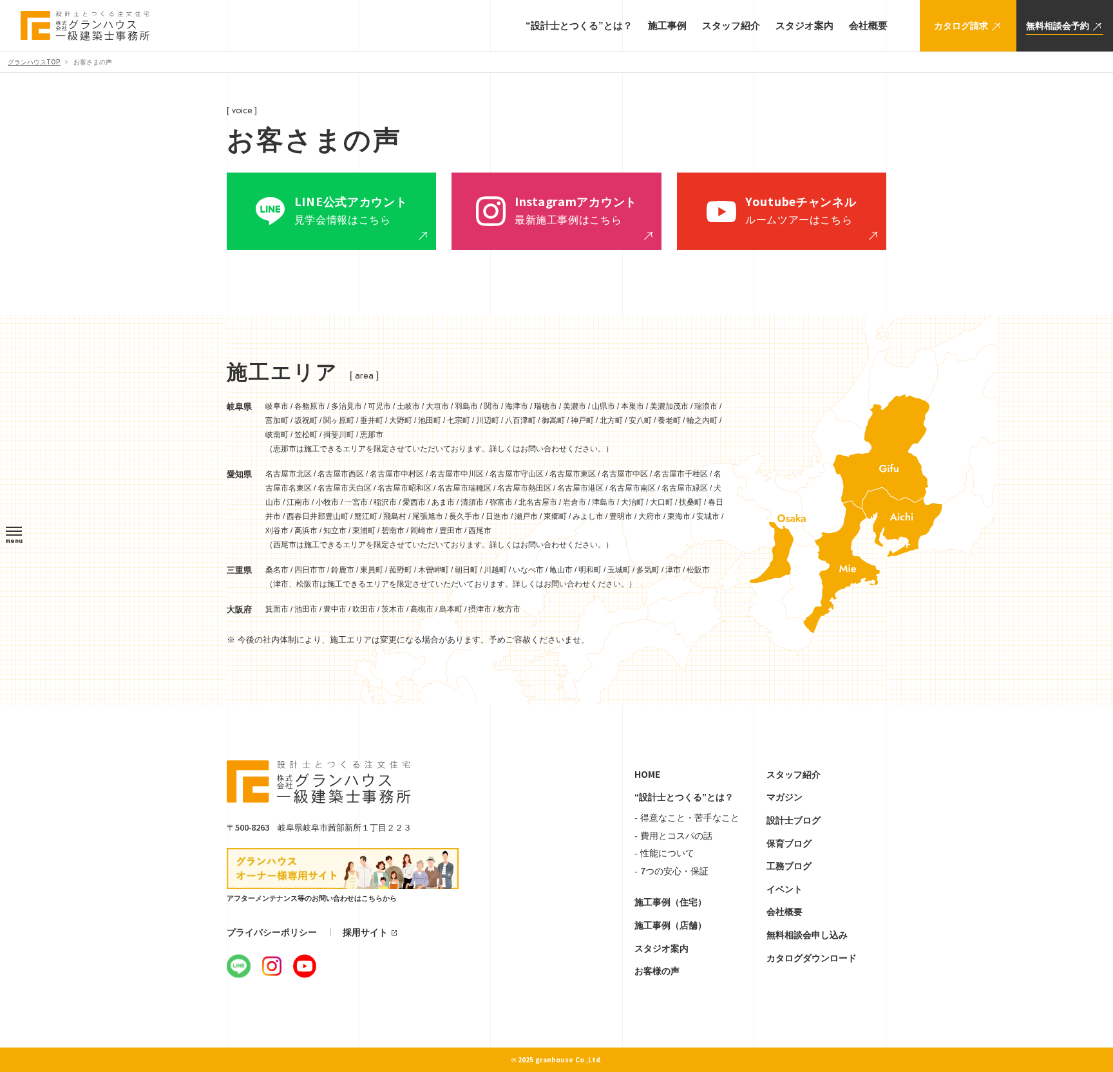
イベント (784, 889)
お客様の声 (657, 971)
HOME (647, 774)
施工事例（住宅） (670, 902)
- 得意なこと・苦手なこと (686, 818)
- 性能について (664, 853)
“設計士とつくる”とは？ (684, 797)
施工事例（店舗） (670, 925)
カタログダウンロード (811, 958)
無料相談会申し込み (807, 935)
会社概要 (784, 912)
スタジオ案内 (661, 948)
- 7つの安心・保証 (671, 871)
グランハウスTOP (34, 62)
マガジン (784, 797)
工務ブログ (789, 866)
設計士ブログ (793, 820)
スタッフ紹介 (793, 774)
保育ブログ (789, 843)
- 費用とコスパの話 (673, 836)
